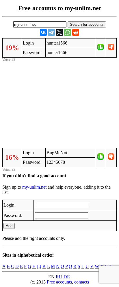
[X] (59, 32)
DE (67, 276)
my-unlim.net (34, 187)
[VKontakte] (43, 32)
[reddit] (75, 32)
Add (9, 226)
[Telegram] (51, 32)
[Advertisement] (59, 103)
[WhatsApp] (67, 32)
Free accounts (59, 281)
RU (59, 276)
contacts (81, 281)
